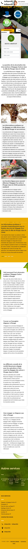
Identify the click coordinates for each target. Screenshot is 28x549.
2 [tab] (6, 256)
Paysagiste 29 (4, 504)
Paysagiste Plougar (5, 480)
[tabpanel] (14, 238)
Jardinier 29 (4, 512)
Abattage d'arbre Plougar (17, 481)
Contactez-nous (8, 30)
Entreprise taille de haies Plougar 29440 (23, 482)
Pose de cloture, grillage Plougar (11, 481)
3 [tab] (9, 256)
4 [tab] (12, 256)
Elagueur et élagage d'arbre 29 (8, 502)
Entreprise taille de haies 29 (8, 510)
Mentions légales (15, 541)
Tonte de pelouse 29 (6, 514)
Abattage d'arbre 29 (6, 508)
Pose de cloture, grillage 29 (7, 506)
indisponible (9, 1)
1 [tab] (3, 256)
